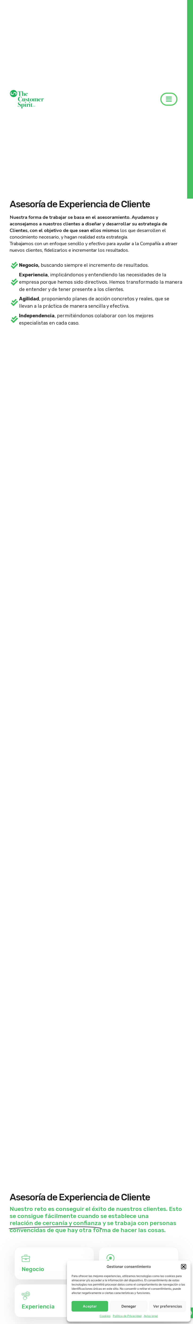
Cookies (105, 1316)
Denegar (128, 1306)
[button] (183, 1266)
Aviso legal (151, 1316)
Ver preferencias (167, 1306)
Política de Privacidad (127, 1316)
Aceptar (90, 1306)
